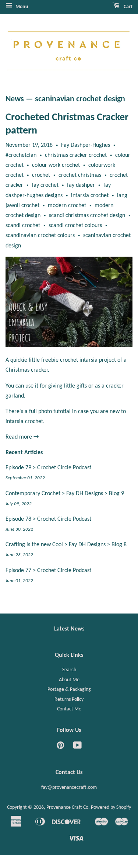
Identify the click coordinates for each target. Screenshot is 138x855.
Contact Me (69, 709)
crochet (41, 175)
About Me (69, 679)
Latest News (69, 629)
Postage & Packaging (69, 689)
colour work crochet (56, 165)
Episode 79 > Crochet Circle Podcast (48, 468)
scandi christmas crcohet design (87, 216)
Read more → (22, 437)
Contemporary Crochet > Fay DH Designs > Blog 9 (65, 494)
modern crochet (67, 206)
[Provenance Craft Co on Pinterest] (60, 747)
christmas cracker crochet (76, 155)
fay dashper (81, 185)
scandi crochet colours (75, 226)
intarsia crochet (90, 196)
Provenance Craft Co (67, 807)
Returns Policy (69, 699)
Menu (21, 7)
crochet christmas (80, 175)
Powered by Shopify (111, 807)
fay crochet (45, 185)
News (15, 99)
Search (69, 670)
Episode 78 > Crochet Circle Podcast (48, 519)
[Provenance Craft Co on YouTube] (77, 747)
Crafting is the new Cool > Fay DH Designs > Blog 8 (66, 545)
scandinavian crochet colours (40, 236)
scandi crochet (23, 226)
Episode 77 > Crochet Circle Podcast (48, 571)
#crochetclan (21, 155)
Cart (127, 7)
